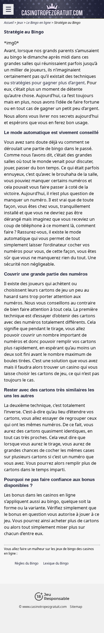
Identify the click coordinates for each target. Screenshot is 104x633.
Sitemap (76, 606)
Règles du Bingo (26, 563)
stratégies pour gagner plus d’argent (47, 83)
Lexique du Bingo (56, 563)
